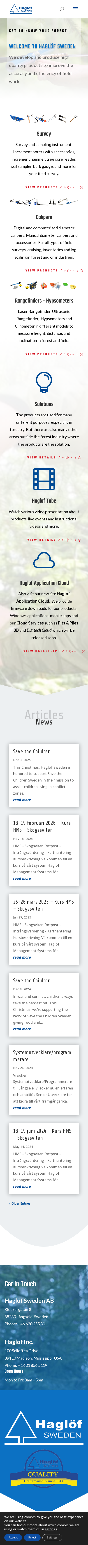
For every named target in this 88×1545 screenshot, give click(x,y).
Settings (52, 1537)
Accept (13, 1537)
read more (22, 799)
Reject (32, 1537)
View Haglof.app (41, 651)
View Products (41, 187)
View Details (41, 458)
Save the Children (32, 751)
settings (51, 1529)
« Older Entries (19, 1203)
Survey (44, 134)
